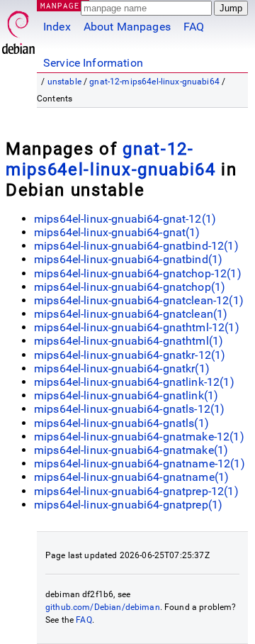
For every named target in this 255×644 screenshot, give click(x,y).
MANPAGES (63, 5)
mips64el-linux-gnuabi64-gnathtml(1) (128, 341)
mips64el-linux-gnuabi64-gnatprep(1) (128, 504)
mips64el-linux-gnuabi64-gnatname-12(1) (139, 463)
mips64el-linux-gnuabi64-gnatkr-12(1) (129, 355)
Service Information (93, 63)
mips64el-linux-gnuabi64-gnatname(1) (131, 477)
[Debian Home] (18, 28)
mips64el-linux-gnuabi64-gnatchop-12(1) (138, 273)
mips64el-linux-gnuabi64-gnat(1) (117, 232)
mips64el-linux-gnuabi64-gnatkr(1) (122, 368)
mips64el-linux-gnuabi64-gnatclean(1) (130, 314)
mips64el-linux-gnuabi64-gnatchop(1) (129, 287)
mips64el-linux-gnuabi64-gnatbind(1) (128, 259)
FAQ (193, 26)
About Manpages (127, 26)
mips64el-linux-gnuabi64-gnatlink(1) (126, 395)
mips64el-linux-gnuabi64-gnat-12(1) (125, 219)
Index (57, 26)
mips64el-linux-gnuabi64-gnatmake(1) (131, 450)
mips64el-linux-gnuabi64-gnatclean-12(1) (139, 300)
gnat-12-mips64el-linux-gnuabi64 (154, 82)
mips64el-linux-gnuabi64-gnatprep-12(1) (136, 491)
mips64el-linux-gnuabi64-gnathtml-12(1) (136, 327)
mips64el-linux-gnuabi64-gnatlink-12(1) (134, 382)
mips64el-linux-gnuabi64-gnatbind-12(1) (136, 245)
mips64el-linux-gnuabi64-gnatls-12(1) (129, 409)
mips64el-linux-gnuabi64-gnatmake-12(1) (139, 436)
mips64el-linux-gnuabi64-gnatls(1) (121, 423)
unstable (64, 82)
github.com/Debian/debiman (102, 607)
